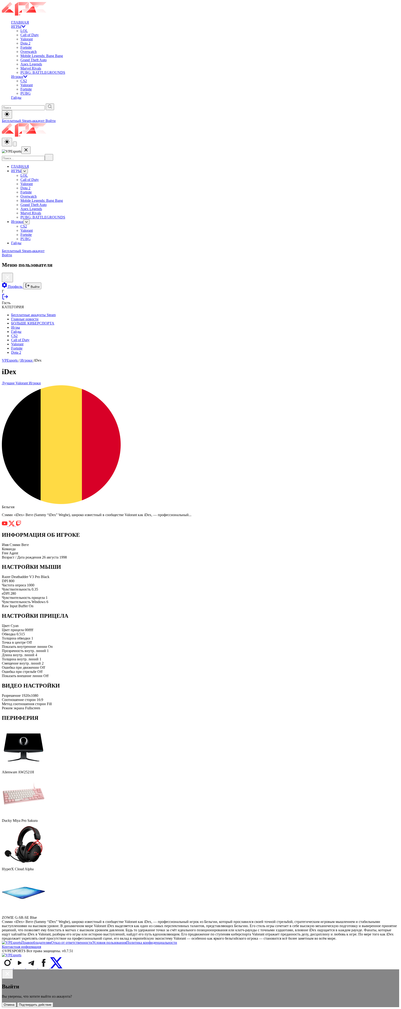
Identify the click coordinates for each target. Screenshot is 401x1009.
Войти (50, 121)
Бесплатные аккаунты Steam (33, 315)
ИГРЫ (16, 27)
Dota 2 (25, 43)
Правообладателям (36, 943)
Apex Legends (31, 64)
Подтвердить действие (35, 1004)
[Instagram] (8, 967)
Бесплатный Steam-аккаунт (23, 121)
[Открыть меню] (15, 143)
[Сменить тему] (7, 142)
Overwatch (28, 52)
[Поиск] (49, 157)
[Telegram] (32, 967)
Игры (15, 327)
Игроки (17, 77)
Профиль (15, 287)
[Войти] (5, 299)
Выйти (34, 287)
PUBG (25, 93)
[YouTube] (20, 967)
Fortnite (26, 47)
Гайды (16, 98)
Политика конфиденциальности (151, 943)
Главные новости (25, 319)
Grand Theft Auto (33, 60)
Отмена (9, 1004)
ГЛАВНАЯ (20, 22)
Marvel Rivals (30, 68)
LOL (24, 31)
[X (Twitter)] (56, 967)
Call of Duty (29, 35)
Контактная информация (21, 947)
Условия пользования (109, 943)
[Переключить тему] (7, 114)
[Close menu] (26, 150)
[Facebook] (44, 967)
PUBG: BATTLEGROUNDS (42, 72)
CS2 (23, 81)
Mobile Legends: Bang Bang (41, 56)
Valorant (26, 39)
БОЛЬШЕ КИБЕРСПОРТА (32, 323)
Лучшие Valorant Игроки (21, 383)
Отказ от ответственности (71, 943)
